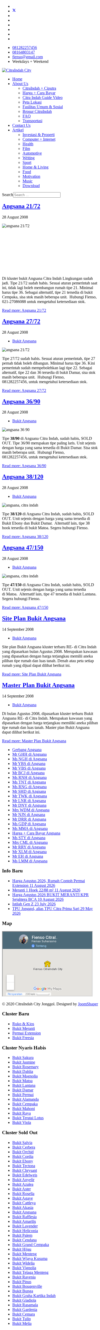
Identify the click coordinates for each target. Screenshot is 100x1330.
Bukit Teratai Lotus (28, 1118)
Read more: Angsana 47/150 (25, 607)
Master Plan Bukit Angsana (38, 685)
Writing (29, 158)
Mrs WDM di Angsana (30, 810)
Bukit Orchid (23, 1152)
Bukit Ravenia (24, 1277)
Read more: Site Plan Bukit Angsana (31, 674)
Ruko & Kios (23, 1024)
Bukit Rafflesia (24, 1217)
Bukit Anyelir (23, 1179)
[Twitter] (14, 11)
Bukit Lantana (23, 1085)
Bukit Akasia (22, 1207)
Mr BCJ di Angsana (28, 773)
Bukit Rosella (23, 1193)
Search (7, 194)
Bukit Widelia (23, 1263)
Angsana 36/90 (21, 401)
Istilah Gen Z (34, 904)
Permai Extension (26, 1033)
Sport (27, 162)
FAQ (27, 116)
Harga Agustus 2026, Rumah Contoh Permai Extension (48, 883)
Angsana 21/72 (21, 206)
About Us (20, 83)
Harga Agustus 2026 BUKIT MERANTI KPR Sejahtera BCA (50, 897)
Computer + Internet (39, 139)
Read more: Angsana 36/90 (24, 466)
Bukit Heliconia (25, 1230)
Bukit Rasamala (25, 1305)
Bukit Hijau (21, 1249)
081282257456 (24, 47)
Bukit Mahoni (23, 1108)
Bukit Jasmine (23, 1062)
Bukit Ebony (22, 1161)
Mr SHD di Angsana (29, 791)
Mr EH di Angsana (27, 856)
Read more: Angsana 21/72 (24, 310)
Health (28, 144)
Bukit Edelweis (24, 1175)
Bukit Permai (23, 1094)
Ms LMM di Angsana (29, 861)
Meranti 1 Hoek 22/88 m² (46, 890)
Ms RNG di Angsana (29, 787)
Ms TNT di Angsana (29, 782)
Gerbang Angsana (27, 749)
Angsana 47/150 (22, 547)
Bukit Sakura (23, 1057)
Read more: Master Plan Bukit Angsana (34, 741)
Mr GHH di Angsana (29, 754)
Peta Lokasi (32, 102)
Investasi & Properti (39, 134)
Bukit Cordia (22, 1156)
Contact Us (21, 125)
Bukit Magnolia (25, 1076)
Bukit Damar (22, 1090)
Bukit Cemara (23, 1314)
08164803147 (23, 52)
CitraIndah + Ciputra (39, 88)
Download (31, 185)
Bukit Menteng (24, 1254)
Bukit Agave (22, 1198)
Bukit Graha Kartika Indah (34, 1295)
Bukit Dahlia (22, 1071)
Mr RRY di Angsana (29, 847)
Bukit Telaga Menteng (30, 1272)
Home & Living (35, 167)
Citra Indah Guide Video (43, 97)
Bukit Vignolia (24, 1268)
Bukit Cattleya (24, 1203)
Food (27, 172)
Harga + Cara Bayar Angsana (36, 833)
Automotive (32, 153)
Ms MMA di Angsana (30, 828)
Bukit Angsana (24, 341)
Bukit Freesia (23, 1038)
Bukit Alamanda (25, 1099)
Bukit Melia (22, 1323)
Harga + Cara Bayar (39, 93)
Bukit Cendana (24, 1240)
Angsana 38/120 (22, 476)
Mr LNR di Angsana (29, 800)
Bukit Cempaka (25, 1104)
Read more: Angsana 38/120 (25, 536)
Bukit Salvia (22, 1142)
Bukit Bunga (22, 1291)
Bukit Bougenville (27, 1286)
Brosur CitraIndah (37, 111)
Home (17, 79)
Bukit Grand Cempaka (30, 1244)
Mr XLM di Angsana (29, 851)
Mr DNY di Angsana (29, 805)
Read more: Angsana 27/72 (24, 390)
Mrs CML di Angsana (30, 842)
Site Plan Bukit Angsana (34, 618)
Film (26, 148)
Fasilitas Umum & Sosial (43, 107)
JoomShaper (88, 1004)
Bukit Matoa (22, 1081)
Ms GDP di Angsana (29, 824)
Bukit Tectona (23, 1166)
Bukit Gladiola (24, 1300)
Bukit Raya (21, 1113)
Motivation (31, 176)
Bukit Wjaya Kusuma (29, 1258)
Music (28, 181)
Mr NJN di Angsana (28, 814)
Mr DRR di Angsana (29, 819)
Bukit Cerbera (23, 1147)
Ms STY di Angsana (28, 838)
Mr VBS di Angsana (29, 768)
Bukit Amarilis (24, 1221)
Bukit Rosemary (25, 1067)
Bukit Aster (21, 1189)
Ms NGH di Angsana (29, 759)
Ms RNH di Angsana (29, 777)
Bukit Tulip (21, 1319)
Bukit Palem (22, 1235)
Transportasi (32, 121)
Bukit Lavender (25, 1226)
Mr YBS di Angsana (28, 763)
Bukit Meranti (23, 1028)
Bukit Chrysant (24, 1170)
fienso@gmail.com (27, 57)
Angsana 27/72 (21, 321)
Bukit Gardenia (24, 1309)
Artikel (18, 130)
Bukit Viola (21, 1122)
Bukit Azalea (22, 1184)
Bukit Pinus (21, 1282)
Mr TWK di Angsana (29, 796)
